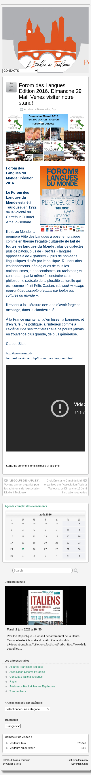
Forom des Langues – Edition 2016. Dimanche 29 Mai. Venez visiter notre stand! (50, 94)
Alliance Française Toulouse (26, 666)
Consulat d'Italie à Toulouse (26, 676)
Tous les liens (17, 691)
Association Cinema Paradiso (27, 671)
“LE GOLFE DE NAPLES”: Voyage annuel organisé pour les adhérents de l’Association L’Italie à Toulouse (22, 486)
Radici (13, 681)
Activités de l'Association (37, 109)
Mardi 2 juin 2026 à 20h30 (24, 629)
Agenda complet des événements (26, 506)
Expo (54, 109)
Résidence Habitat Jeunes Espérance (32, 686)
